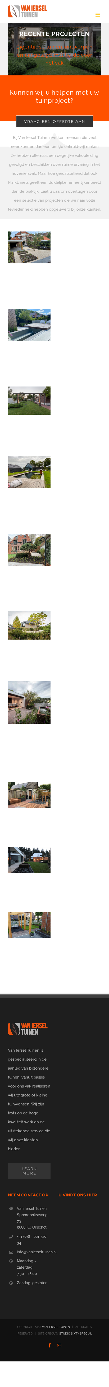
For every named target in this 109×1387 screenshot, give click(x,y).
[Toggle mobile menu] (98, 14)
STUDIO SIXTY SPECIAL (75, 1333)
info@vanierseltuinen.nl (34, 1252)
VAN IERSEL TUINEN (56, 1327)
